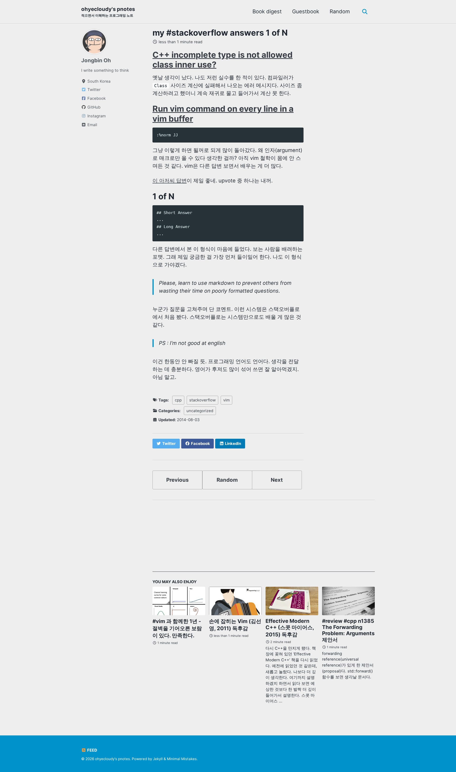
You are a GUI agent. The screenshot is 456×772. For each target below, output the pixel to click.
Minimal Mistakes (182, 759)
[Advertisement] (263, 538)
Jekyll (158, 759)
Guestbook (305, 11)
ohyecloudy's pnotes (108, 11)
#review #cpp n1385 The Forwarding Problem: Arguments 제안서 (348, 630)
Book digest (267, 11)
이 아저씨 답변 (169, 180)
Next (277, 480)
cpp (178, 400)
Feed (91, 750)
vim (226, 400)
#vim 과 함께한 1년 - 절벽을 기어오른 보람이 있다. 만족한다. (177, 628)
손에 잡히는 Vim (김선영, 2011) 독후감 (235, 624)
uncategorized (199, 410)
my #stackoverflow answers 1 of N (220, 33)
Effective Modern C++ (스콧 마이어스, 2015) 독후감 (290, 628)
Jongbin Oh (96, 60)
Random (340, 11)
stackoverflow (202, 400)
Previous (177, 480)
